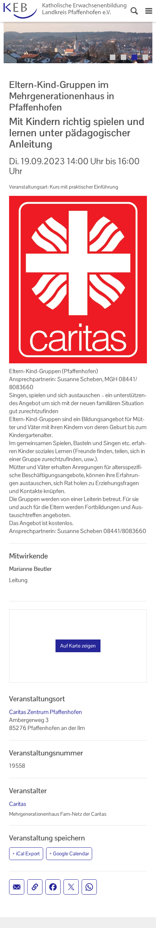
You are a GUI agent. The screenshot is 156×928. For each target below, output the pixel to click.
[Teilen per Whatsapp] (89, 887)
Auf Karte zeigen (78, 645)
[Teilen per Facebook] (53, 887)
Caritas (17, 804)
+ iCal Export (26, 853)
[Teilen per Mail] (16, 887)
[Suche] (134, 11)
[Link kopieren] (34, 887)
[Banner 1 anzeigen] (112, 57)
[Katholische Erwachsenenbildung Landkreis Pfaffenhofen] (63, 11)
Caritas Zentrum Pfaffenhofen (45, 712)
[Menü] (148, 11)
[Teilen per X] (71, 887)
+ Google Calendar (69, 853)
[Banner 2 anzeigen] (123, 57)
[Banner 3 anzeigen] (134, 57)
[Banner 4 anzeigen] (145, 57)
